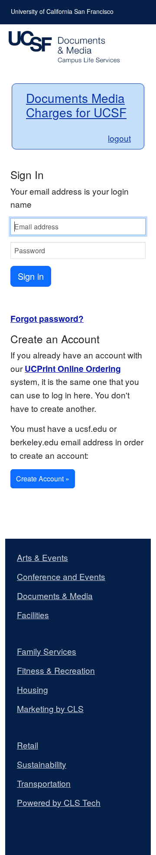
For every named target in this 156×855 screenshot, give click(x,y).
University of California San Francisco (62, 11)
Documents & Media (55, 595)
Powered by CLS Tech (59, 802)
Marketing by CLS (50, 708)
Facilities (33, 614)
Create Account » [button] (42, 479)
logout (119, 138)
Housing (32, 689)
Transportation (44, 783)
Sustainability (41, 764)
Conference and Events (61, 576)
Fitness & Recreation (56, 670)
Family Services (46, 651)
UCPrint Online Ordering (73, 368)
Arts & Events (42, 557)
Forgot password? (47, 318)
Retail (27, 745)
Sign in (31, 276)
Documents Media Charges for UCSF (76, 105)
